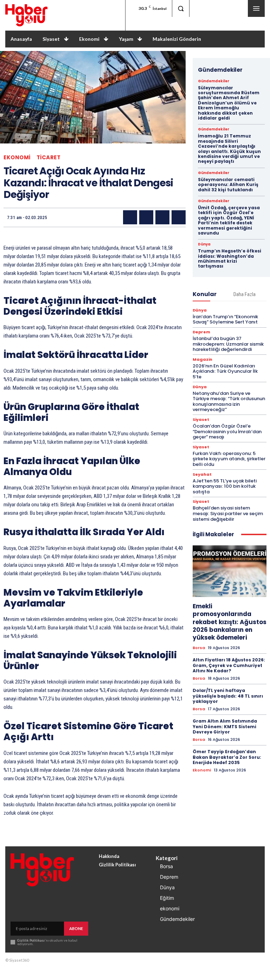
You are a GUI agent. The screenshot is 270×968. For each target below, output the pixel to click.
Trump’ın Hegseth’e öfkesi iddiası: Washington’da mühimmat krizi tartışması (229, 258)
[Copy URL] (179, 217)
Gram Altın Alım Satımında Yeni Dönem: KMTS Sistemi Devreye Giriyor (225, 726)
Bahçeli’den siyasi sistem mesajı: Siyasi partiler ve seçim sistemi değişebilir (228, 513)
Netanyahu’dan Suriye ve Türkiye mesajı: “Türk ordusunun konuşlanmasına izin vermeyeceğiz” (229, 401)
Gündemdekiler (213, 81)
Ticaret (49, 157)
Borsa (199, 648)
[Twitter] (238, 8)
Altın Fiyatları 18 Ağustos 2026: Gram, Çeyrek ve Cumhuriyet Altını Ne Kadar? (229, 665)
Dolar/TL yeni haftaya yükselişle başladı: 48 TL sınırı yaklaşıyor (228, 695)
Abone (76, 928)
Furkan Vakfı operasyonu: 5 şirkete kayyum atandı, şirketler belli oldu (229, 459)
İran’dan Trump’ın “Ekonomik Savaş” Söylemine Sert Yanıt (225, 319)
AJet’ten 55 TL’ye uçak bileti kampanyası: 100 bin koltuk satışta (225, 486)
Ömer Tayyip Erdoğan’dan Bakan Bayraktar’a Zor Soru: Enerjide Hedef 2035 (227, 757)
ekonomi (17, 157)
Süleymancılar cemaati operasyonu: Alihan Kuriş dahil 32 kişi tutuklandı (228, 185)
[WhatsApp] (162, 217)
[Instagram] (218, 8)
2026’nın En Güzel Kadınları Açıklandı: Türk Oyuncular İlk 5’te (225, 371)
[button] (180, 8)
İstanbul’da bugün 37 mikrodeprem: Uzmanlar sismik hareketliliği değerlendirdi (228, 344)
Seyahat (202, 474)
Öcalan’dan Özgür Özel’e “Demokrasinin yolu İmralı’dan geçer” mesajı (227, 431)
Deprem (201, 332)
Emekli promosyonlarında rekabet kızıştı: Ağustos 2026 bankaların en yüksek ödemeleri (229, 621)
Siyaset (201, 420)
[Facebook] (199, 8)
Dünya (204, 244)
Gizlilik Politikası (31, 940)
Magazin (202, 359)
